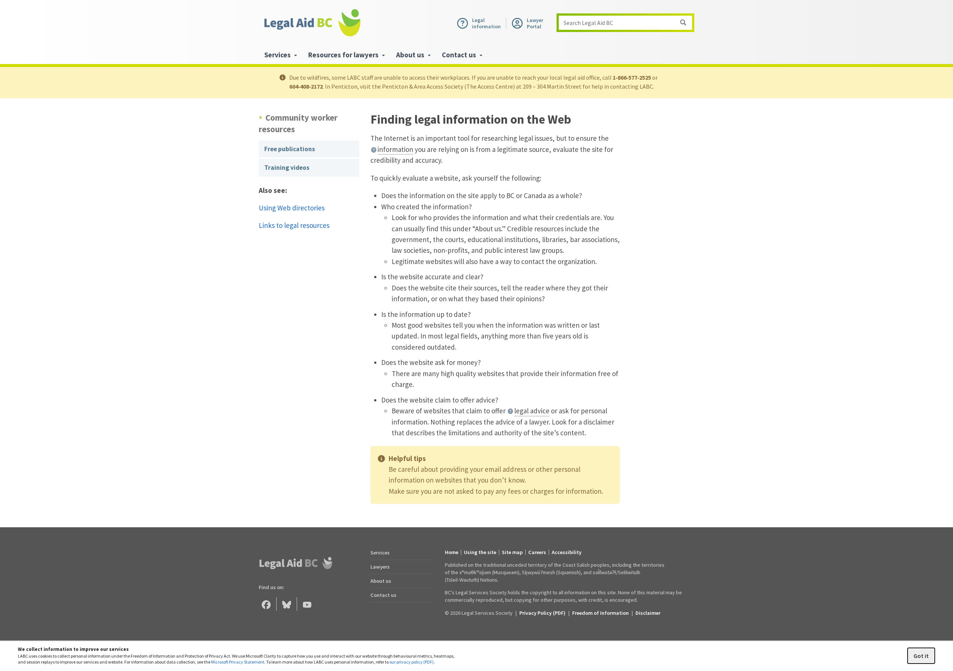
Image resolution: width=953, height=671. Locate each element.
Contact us (383, 595)
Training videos (286, 167)
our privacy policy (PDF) (411, 662)
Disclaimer (647, 613)
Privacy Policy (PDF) (542, 613)
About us (380, 581)
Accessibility (566, 552)
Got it (921, 655)
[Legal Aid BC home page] (312, 22)
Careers (537, 552)
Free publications (289, 149)
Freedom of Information (600, 613)
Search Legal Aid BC (588, 22)
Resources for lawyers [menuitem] (344, 54)
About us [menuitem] (411, 54)
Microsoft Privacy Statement (237, 662)
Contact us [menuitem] (460, 54)
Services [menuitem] (278, 54)
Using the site (480, 552)
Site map (512, 552)
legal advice (531, 410)
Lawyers (380, 566)
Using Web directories (292, 207)
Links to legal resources (294, 225)
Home (451, 552)
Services (380, 552)
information (395, 149)
